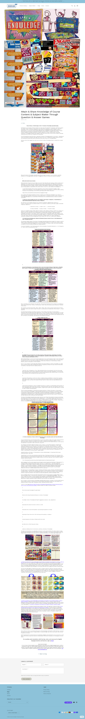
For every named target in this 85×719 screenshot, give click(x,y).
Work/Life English (13, 716)
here (52, 640)
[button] (23, 6)
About (8, 693)
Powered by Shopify (20, 716)
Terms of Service (47, 693)
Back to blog (43, 653)
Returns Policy (46, 691)
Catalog (8, 689)
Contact (9, 695)
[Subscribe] (27, 702)
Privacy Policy (46, 689)
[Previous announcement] (21, 1)
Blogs (8, 691)
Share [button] (23, 123)
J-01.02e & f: (45, 604)
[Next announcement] (64, 1)
